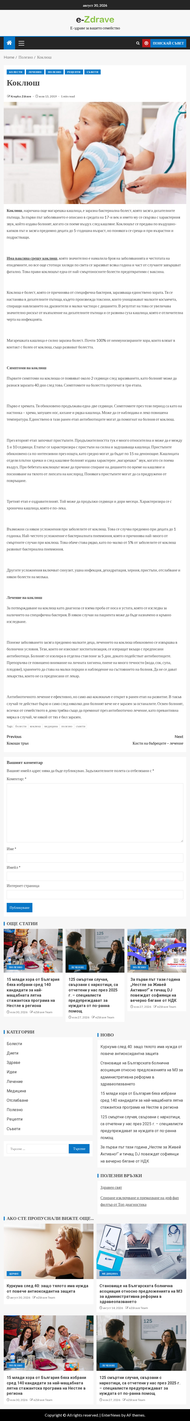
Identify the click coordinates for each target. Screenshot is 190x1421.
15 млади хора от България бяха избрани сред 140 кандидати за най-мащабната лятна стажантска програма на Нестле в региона (141, 1100)
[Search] (138, 43)
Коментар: (16, 778)
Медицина (16, 1091)
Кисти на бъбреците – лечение (158, 739)
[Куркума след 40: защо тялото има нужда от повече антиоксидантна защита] (49, 1251)
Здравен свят (111, 1187)
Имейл (14, 867)
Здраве (13, 1062)
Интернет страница (23, 885)
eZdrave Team (42, 1012)
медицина (51, 726)
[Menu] (21, 43)
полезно (66, 726)
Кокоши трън (18, 739)
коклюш (35, 726)
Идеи (12, 1072)
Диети (12, 1053)
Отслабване (17, 1100)
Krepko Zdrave (21, 96)
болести (20, 726)
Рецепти (73, 71)
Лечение (35, 71)
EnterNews (110, 1415)
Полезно (54, 71)
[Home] (9, 42)
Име (11, 848)
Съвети (92, 71)
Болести (15, 71)
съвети (80, 726)
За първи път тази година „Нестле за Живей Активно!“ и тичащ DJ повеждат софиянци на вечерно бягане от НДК (155, 990)
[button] (21, 43)
